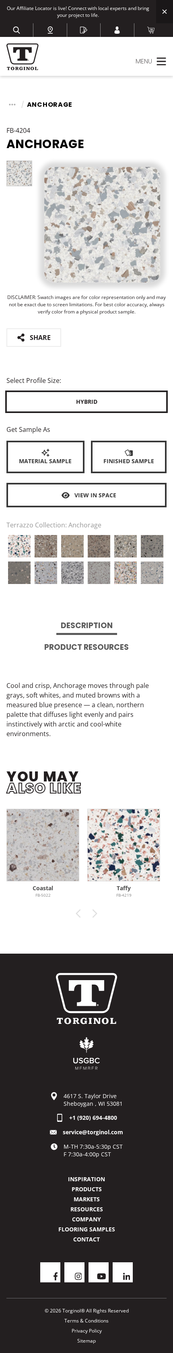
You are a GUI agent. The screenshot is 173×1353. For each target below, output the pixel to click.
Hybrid (86, 401)
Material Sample (45, 461)
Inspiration (86, 1179)
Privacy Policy (87, 1330)
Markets (87, 1199)
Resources (86, 1209)
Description (87, 625)
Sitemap (86, 1340)
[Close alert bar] (164, 11)
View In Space (95, 495)
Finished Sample (128, 461)
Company (86, 1219)
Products (87, 1189)
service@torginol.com (93, 1132)
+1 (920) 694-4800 (93, 1117)
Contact (86, 1239)
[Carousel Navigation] (86, 913)
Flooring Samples (86, 1229)
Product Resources (86, 647)
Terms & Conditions (86, 1320)
